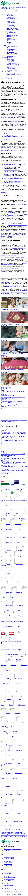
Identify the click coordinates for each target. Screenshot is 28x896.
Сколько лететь (11, 68)
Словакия (14, 731)
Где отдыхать (10, 59)
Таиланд (10, 236)
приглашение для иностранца (8, 147)
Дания (8, 564)
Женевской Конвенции (12, 286)
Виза (5, 45)
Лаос (7, 635)
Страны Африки (11, 56)
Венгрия (22, 537)
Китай (13, 621)
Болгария (18, 524)
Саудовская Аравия (11, 721)
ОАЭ (7, 691)
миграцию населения (15, 121)
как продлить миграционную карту (13, 229)
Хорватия (8, 786)
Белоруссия (22, 518)
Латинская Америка (12, 28)
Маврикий (9, 649)
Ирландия (9, 592)
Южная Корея (18, 821)
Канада (19, 610)
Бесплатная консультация (7, 8)
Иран (24, 586)
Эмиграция (7, 20)
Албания (8, 494)
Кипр (19, 615)
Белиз (12, 518)
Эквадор (8, 813)
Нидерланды (18, 678)
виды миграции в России (16, 125)
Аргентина (14, 500)
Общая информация (12, 46)
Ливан (25, 635)
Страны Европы (11, 22)
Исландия (19, 592)
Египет (8, 573)
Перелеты (9, 67)
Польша (11, 705)
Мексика (18, 659)
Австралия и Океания (12, 27)
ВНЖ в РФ (10, 15)
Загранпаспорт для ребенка (11, 889)
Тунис (7, 750)
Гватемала (9, 550)
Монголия (24, 665)
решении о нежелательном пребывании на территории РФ (14, 247)
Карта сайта (7, 851)
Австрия (8, 489)
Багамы (8, 513)
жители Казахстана (9, 174)
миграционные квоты (6, 110)
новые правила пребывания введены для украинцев (13, 182)
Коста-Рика (9, 626)
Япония (17, 829)
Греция (12, 556)
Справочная (7, 71)
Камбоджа (9, 610)
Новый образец (11, 39)
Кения (11, 615)
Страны (9, 43)
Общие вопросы (11, 21)
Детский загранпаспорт (13, 35)
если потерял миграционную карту (14, 214)
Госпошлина (10, 33)
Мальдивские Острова (12, 654)
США (12, 736)
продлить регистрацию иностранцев (14, 264)
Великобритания (10, 537)
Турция (8, 755)
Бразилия (20, 529)
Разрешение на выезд (12, 63)
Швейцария (9, 803)
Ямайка (8, 829)
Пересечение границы (13, 64)
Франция (14, 778)
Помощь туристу (8, 57)
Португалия (21, 705)
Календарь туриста (12, 70)
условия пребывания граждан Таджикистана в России (12, 170)
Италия (13, 597)
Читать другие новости (7, 475)
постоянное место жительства (12, 138)
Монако (13, 665)
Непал (8, 678)
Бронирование (11, 60)
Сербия (20, 726)
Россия (8, 713)
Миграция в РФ (8, 14)
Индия (18, 581)
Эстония (18, 813)
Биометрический (11, 32)
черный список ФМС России (8, 255)
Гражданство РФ (11, 17)
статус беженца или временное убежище (12, 282)
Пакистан (8, 699)
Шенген (9, 47)
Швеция (19, 803)
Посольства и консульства (14, 74)
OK (20, 894)
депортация (21, 257)
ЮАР (7, 821)
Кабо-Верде (9, 605)
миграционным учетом (19, 93)
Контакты (6, 850)
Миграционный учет (12, 18)
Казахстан (20, 605)
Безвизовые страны (12, 73)
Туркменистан (18, 750)
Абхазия (11, 484)
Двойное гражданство (13, 29)
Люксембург (17, 641)
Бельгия (8, 524)
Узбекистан (9, 763)
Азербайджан (19, 489)
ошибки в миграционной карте (9, 212)
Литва (7, 641)
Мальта (25, 654)
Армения (24, 500)
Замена (9, 38)
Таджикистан (9, 745)
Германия (19, 550)
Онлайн (9, 42)
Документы (10, 36)
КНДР (22, 621)
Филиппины (18, 773)
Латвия (16, 635)
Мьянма (8, 670)
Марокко (8, 659)
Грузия (21, 556)
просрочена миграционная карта (18, 225)
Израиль (8, 581)
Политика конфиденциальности (12, 849)
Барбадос (18, 513)
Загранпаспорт (8, 31)
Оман (15, 691)
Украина (19, 763)
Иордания (15, 586)
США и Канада (11, 24)
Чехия (19, 794)
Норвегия (17, 683)
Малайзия (19, 649)
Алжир (18, 494)
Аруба (7, 505)
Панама (18, 699)
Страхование (10, 61)
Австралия (22, 484)
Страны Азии (10, 25)
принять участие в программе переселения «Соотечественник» (12, 149)
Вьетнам (19, 542)
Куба (18, 626)
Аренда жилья (10, 66)
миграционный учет (9, 135)
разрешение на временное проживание (14, 136)
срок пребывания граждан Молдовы (13, 178)
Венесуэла (9, 542)
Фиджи (8, 773)
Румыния (17, 713)
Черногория (9, 794)
